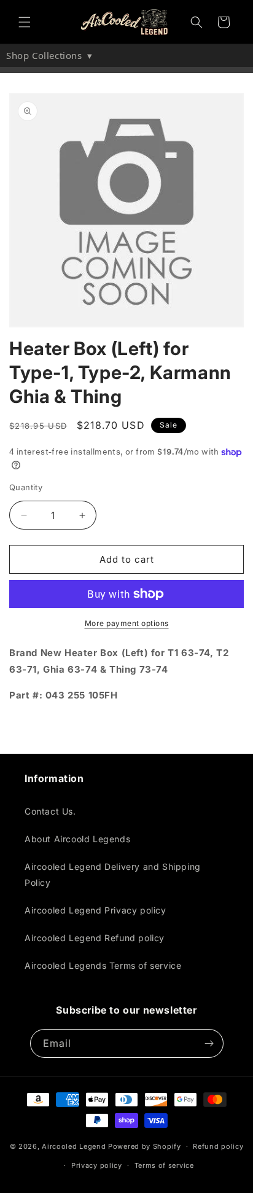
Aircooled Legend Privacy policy (95, 910)
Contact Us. (50, 811)
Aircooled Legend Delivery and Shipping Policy (113, 874)
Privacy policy (96, 1165)
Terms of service (164, 1165)
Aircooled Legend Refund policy (95, 938)
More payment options (127, 623)
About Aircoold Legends (77, 839)
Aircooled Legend (74, 1146)
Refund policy (218, 1146)
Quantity (25, 487)
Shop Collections (49, 55)
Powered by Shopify (144, 1146)
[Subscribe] (209, 1043)
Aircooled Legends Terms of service (103, 965)
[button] (24, 22)
